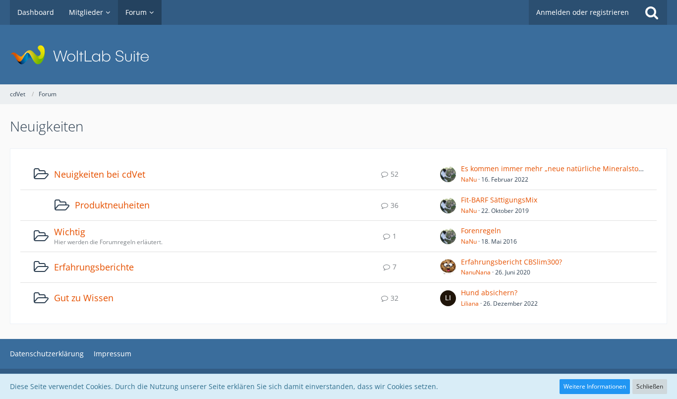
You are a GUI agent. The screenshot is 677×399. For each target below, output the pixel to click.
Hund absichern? (489, 292)
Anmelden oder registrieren (582, 12)
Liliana (470, 303)
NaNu (469, 179)
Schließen (649, 386)
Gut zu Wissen (83, 298)
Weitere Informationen (595, 386)
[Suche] (651, 12)
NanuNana (476, 272)
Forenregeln (481, 230)
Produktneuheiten (112, 205)
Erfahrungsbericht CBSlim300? (511, 261)
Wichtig (69, 232)
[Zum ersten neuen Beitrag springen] (448, 174)
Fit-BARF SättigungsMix (499, 199)
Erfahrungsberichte (94, 267)
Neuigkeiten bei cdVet (99, 174)
